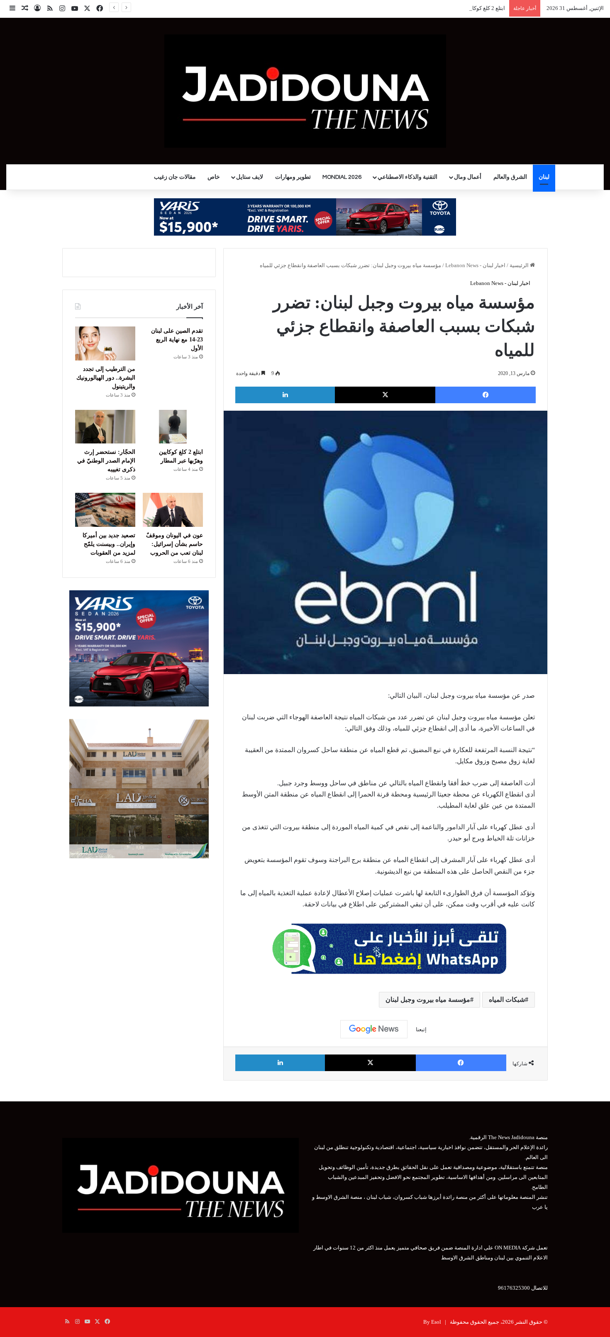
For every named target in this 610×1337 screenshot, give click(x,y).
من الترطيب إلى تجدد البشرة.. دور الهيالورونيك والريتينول (105, 378)
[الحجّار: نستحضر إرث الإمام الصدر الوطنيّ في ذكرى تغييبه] (105, 427)
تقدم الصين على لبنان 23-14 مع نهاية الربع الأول (177, 339)
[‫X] (385, 395)
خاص (213, 177)
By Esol (432, 1322)
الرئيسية (520, 265)
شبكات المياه (507, 999)
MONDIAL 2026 (341, 177)
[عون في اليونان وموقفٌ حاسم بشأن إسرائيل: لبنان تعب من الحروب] (173, 510)
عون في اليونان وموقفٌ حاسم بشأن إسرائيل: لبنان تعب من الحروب (174, 544)
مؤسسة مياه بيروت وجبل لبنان (428, 999)
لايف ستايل (249, 177)
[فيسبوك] (485, 395)
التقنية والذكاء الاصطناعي (407, 177)
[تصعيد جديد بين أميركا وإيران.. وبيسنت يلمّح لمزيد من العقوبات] (105, 510)
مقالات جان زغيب (175, 177)
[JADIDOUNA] (305, 91)
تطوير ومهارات (293, 177)
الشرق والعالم (510, 177)
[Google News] (373, 1029)
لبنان (544, 177)
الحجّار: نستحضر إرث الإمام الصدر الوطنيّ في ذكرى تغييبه (106, 460)
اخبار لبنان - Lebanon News (475, 265)
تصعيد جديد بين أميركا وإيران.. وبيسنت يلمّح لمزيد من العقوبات (109, 544)
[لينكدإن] (285, 395)
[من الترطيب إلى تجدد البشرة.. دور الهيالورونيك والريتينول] (105, 343)
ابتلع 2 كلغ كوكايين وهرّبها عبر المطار (464, 8)
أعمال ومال (467, 177)
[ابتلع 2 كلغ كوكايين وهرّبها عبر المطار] (173, 427)
